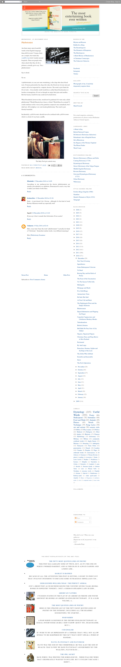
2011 (78, 253)
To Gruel (80, 270)
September (81, 373)
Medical (39, 167)
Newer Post (25, 275)
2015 (78, 240)
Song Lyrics (91, 425)
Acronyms (89, 457)
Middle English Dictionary (82, 169)
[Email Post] (49, 165)
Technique (77, 425)
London (96, 448)
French (88, 448)
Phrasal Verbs (92, 469)
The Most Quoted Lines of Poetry (68, 605)
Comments (80, 522)
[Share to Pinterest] (61, 165)
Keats (95, 457)
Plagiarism (89, 478)
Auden (79, 434)
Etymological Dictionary (81, 163)
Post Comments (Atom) (37, 279)
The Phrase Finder (79, 145)
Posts (78, 518)
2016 (78, 237)
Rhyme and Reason (79, 42)
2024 (78, 216)
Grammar (83, 455)
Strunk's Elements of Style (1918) (84, 197)
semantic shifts (94, 427)
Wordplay (76, 471)
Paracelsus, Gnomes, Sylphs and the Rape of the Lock (87, 349)
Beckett (78, 466)
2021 (78, 222)
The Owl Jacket (67, 654)
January (80, 397)
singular (75, 478)
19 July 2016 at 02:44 (41, 226)
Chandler (96, 471)
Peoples (87, 450)
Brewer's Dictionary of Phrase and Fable (86, 158)
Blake (82, 478)
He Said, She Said (83, 297)
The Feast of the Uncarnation (86, 279)
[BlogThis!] (54, 165)
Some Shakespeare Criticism (86, 267)
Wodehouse (94, 459)
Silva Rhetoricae (78, 140)
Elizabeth (30, 181)
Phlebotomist (81, 308)
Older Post (66, 275)
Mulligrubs (80, 285)
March (80, 391)
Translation (94, 462)
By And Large (81, 345)
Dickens (76, 443)
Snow (79, 360)
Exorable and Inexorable (85, 357)
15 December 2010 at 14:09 (43, 181)
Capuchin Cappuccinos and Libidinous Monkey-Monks (87, 318)
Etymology (78, 411)
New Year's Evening (83, 261)
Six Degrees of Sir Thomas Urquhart (84, 143)
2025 (78, 213)
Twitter (75, 74)
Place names (87, 430)
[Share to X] (56, 165)
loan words (96, 480)
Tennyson (80, 446)
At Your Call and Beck (84, 300)
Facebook (76, 68)
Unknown (30, 225)
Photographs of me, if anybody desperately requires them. (83, 85)
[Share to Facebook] (59, 165)
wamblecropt (26, 58)
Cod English (67, 630)
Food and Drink (79, 420)
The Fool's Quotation (84, 363)
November (81, 367)
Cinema (79, 450)
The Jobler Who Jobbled (85, 354)
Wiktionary (77, 182)
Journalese (91, 417)
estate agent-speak (91, 475)
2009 (78, 401)
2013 (78, 246)
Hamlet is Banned (63, 573)
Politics (97, 430)
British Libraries (82, 325)
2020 (78, 225)
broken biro (31, 198)
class (80, 480)
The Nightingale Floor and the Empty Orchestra (87, 304)
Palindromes (93, 473)
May (79, 385)
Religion (89, 432)
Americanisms (91, 453)
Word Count (77, 148)
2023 (78, 219)
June (79, 382)
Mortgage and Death (83, 288)
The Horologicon (78, 53)
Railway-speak (77, 475)
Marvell (85, 473)
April (80, 388)
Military (76, 439)
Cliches (75, 464)
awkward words (78, 453)
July (79, 379)
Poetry (91, 415)
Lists (82, 469)
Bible (78, 430)
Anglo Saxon (92, 441)
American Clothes (68, 593)
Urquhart (91, 464)
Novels (90, 422)
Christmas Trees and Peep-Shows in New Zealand (87, 338)
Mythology (80, 436)
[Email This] (52, 165)
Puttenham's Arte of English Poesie (84, 137)
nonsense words (86, 471)
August (80, 376)
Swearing (86, 443)
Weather (86, 459)
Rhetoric (87, 434)
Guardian (76, 194)
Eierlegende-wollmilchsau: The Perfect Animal (63, 583)
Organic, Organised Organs (85, 334)
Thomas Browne (92, 455)
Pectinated (80, 342)
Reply (29, 191)
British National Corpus (81, 132)
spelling (81, 457)
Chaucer (96, 434)
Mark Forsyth (77, 106)
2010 (78, 256)
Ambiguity (96, 443)
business (75, 462)
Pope (95, 450)
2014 (78, 243)
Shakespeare (78, 417)
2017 (78, 234)
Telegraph (76, 200)
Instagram (76, 71)
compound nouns (87, 480)
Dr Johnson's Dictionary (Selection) (84, 134)
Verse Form (92, 446)
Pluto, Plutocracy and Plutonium (67, 642)
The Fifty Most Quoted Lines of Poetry (67, 561)
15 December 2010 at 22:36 (45, 198)
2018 (78, 231)
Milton (86, 439)
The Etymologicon (79, 48)
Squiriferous (81, 264)
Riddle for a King (78, 45)
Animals (93, 420)
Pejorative (83, 464)
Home (46, 275)
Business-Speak (87, 466)
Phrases (76, 422)
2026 (78, 210)
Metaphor (84, 462)
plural (75, 457)
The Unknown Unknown (81, 61)
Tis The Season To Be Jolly (86, 282)
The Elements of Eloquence (82, 50)
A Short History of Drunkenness (83, 56)
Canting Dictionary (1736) (82, 161)
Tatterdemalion (82, 322)
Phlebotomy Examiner (38, 235)
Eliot (97, 432)
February (81, 394)
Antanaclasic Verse (83, 294)
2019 (78, 228)
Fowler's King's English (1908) (83, 192)
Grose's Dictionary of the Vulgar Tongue (86, 166)
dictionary (92, 436)
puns (98, 464)
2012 (78, 249)
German (78, 473)
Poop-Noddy (67, 617)
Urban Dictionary (79, 179)
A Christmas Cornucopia (81, 58)
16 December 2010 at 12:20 (41, 213)
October (80, 370)
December (81, 258)
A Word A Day (78, 129)
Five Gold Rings (82, 291)
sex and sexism (79, 427)
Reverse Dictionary (79, 171)
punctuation (77, 448)
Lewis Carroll (77, 459)
